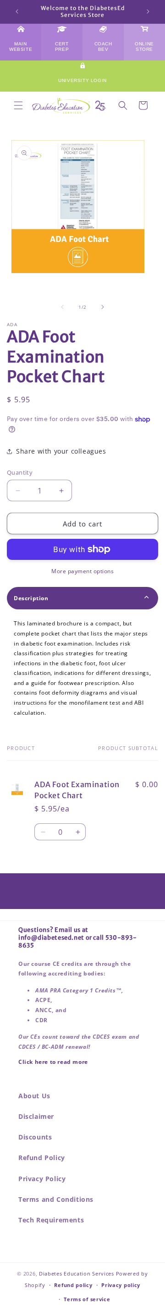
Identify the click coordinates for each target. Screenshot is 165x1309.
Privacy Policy (42, 1178)
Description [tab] (31, 598)
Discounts (35, 1137)
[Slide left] (62, 307)
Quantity (20, 472)
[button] (18, 105)
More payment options (82, 571)
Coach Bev (103, 46)
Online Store (144, 46)
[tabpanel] (82, 668)
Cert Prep (62, 46)
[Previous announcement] (17, 11)
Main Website (20, 46)
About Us (34, 1095)
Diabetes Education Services (76, 1273)
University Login (82, 80)
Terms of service (87, 1299)
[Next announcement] (148, 11)
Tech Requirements (51, 1220)
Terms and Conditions (56, 1199)
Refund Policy (41, 1157)
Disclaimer (36, 1116)
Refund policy (73, 1285)
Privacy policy (120, 1285)
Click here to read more (53, 1062)
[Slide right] (103, 307)
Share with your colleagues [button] (61, 451)
